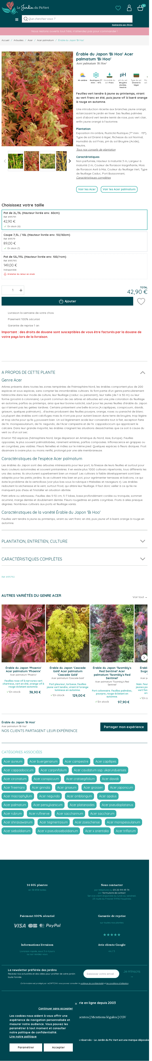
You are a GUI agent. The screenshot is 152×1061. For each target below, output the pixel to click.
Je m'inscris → (131, 973)
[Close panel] (76, 1003)
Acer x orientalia (97, 831)
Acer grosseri (93, 787)
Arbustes (18, 40)
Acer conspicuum (46, 779)
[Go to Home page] (25, 8)
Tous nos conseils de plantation (96, 149)
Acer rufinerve (39, 813)
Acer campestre (76, 761)
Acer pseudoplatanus (117, 805)
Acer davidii (110, 779)
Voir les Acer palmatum (119, 189)
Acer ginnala (41, 787)
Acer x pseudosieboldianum (58, 831)
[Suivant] (70, 161)
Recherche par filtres (122, 24)
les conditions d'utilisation (117, 983)
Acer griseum (66, 787)
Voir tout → (140, 597)
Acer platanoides (82, 805)
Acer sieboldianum (17, 831)
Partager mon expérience (124, 727)
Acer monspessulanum (123, 822)
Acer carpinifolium (54, 770)
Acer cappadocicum (18, 770)
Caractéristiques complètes (93, 177)
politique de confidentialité (92, 983)
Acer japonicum (121, 787)
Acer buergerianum (43, 761)
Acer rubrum (13, 813)
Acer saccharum (102, 813)
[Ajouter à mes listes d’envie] (141, 301)
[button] (118, 8)
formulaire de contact (114, 892)
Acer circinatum (15, 779)
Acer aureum (13, 761)
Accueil (5, 40)
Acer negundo (49, 796)
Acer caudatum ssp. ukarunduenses (100, 770)
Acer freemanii (14, 787)
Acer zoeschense (87, 822)
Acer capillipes (105, 761)
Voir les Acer (87, 189)
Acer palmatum (45, 40)
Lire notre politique (23, 1036)
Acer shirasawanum (18, 822)
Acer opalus (108, 796)
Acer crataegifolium (80, 779)
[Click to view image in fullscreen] (37, 99)
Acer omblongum (79, 796)
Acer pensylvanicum (48, 805)
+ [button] (21, 290)
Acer (30, 40)
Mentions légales (104, 1017)
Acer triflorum (126, 831)
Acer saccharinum (70, 813)
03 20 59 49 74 (121, 889)
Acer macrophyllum (18, 796)
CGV (122, 1017)
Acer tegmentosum (54, 822)
